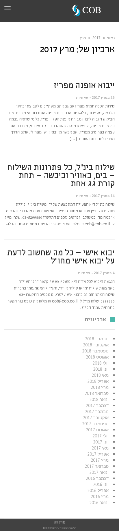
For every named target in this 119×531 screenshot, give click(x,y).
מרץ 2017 (100, 460)
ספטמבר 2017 (95, 423)
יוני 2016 (101, 484)
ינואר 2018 (99, 399)
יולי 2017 (100, 436)
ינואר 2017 (99, 472)
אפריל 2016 (98, 490)
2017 (96, 38)
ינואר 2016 (99, 502)
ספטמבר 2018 (95, 351)
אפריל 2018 (98, 381)
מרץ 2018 (100, 387)
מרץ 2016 (100, 496)
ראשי (111, 38)
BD (63, 522)
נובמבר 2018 (97, 338)
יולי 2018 (100, 363)
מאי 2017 (100, 448)
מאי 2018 (100, 375)
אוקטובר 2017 (96, 417)
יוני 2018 (101, 369)
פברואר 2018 (97, 393)
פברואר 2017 (97, 466)
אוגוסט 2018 (97, 357)
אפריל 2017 (98, 454)
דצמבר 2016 (97, 478)
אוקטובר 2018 (96, 345)
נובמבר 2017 (97, 411)
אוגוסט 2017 (97, 429)
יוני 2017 (101, 442)
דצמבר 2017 (97, 405)
